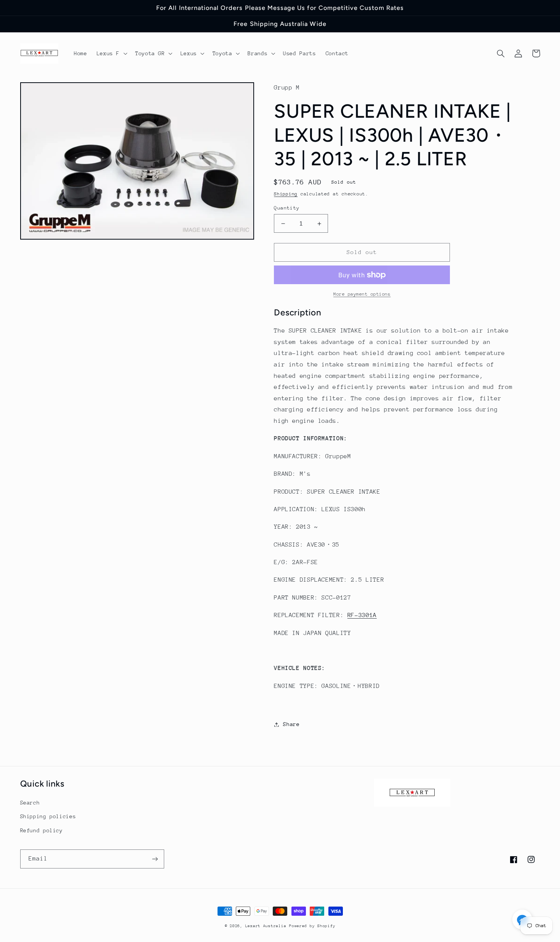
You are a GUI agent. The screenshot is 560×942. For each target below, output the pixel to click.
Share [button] (291, 724)
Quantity (286, 208)
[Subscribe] (154, 858)
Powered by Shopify (312, 926)
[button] (111, 53)
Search (30, 803)
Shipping (286, 194)
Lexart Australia (265, 926)
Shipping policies (48, 816)
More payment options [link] (362, 294)
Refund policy (41, 830)
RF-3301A (362, 615)
